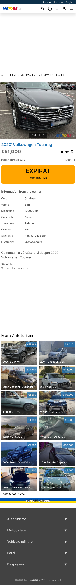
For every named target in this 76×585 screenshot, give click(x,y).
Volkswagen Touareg (51, 75)
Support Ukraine (38, 500)
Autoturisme (9, 75)
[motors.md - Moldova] (21, 579)
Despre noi (15, 564)
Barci (11, 553)
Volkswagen (28, 75)
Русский (58, 2)
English (69, 2)
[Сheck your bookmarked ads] (57, 9)
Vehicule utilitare (20, 542)
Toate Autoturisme (13, 494)
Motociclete (16, 530)
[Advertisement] (38, 44)
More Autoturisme (17, 335)
